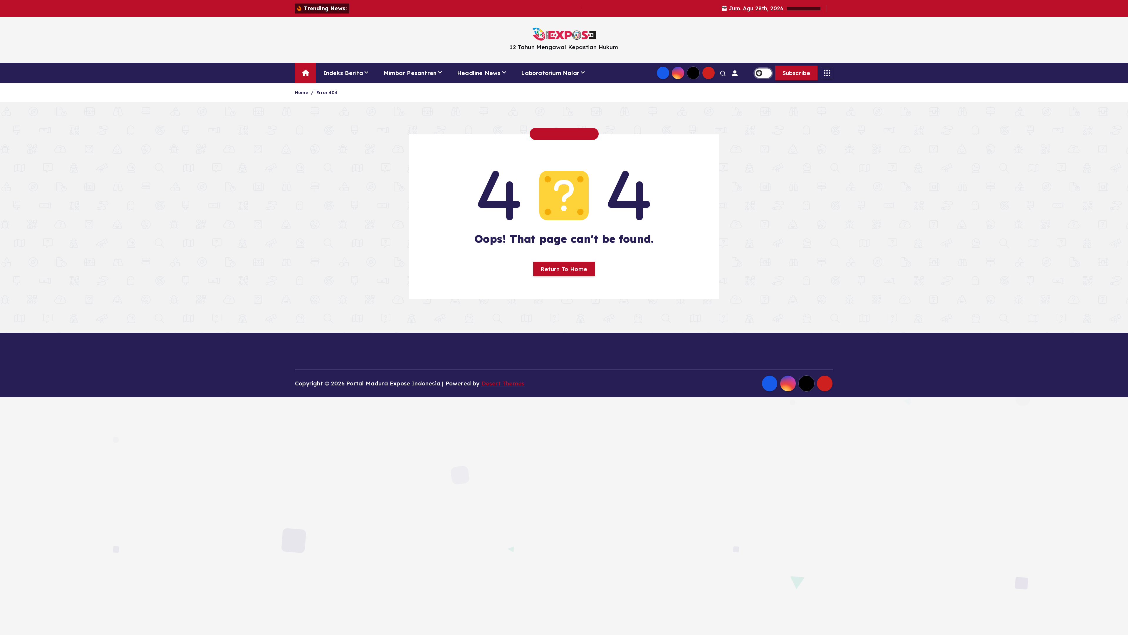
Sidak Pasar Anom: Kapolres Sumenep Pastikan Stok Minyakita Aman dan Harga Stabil (467, 8)
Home (301, 92)
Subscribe (796, 72)
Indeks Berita (343, 72)
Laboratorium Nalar (550, 72)
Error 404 (326, 92)
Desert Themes (503, 383)
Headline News (479, 72)
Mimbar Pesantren (410, 72)
